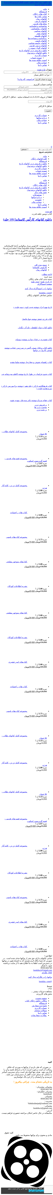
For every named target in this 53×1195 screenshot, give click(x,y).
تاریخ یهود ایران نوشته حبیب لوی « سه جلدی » (32, 307)
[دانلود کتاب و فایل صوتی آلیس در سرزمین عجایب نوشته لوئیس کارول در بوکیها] (47, 345)
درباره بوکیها (41, 118)
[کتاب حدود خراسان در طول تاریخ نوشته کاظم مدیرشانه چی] (47, 372)
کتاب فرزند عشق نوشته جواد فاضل (37, 319)
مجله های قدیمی (40, 24)
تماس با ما (42, 65)
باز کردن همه (46, 282)
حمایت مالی (42, 63)
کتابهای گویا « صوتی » (37, 48)
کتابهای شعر (41, 33)
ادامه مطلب (47, 274)
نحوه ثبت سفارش (39, 1006)
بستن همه (35, 282)
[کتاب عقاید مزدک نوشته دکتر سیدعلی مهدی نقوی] (47, 398)
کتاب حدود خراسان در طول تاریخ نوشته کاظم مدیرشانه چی (26, 374)
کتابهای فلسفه (41, 36)
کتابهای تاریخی (41, 21)
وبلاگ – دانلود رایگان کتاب (36, 1001)
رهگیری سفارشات (39, 1015)
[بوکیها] (32, 144)
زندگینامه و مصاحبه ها (37, 38)
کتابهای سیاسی (40, 31)
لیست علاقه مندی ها (38, 60)
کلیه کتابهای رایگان (39, 159)
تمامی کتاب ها (41, 16)
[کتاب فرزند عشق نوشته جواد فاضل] (47, 317)
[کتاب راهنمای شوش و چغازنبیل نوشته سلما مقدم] (47, 360)
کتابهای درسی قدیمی (38, 46)
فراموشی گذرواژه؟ (25, 79)
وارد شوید (41, 69)
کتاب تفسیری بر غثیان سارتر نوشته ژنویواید (33, 339)
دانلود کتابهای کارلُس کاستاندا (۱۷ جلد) (27, 219)
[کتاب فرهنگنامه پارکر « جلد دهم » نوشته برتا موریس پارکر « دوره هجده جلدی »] (47, 384)
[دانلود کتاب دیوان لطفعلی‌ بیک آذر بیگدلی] (47, 325)
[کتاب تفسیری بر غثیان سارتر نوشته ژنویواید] (47, 337)
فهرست (48, 211)
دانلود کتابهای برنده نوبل (37, 53)
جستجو (24, 149)
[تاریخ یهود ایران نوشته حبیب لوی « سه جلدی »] (47, 305)
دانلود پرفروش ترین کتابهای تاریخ (33, 50)
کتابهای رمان (41, 19)
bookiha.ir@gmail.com (42, 970)
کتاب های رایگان (40, 14)
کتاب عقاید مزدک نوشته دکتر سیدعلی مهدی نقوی (31, 400)
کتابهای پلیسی (41, 41)
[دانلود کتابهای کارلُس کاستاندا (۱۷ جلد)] (35, 243)
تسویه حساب (36, 58)
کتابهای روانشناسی (39, 29)
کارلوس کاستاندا (40, 267)
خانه (45, 9)
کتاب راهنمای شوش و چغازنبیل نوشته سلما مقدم (31, 362)
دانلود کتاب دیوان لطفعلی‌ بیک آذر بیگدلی (35, 327)
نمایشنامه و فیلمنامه (38, 26)
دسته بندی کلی (40, 265)
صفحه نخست (41, 998)
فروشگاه (43, 11)
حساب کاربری (41, 55)
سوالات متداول (40, 1010)
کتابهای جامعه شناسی (37, 43)
